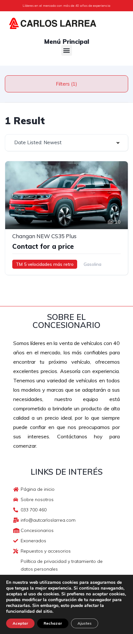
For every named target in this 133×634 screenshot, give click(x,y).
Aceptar (20, 623)
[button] (66, 50)
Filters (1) (66, 84)
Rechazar (53, 623)
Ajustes (84, 623)
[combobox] (66, 142)
